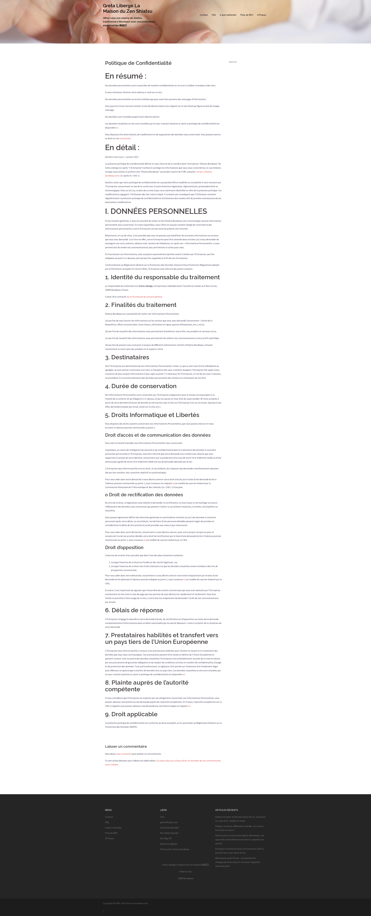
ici (117, 127)
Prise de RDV (246, 15)
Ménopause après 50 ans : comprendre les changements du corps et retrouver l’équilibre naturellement (237, 862)
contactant (125, 138)
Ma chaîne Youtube (169, 832)
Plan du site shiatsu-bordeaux (174, 849)
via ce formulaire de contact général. (145, 296)
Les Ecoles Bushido (169, 827)
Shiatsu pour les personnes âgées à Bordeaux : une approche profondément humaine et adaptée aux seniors (239, 839)
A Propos (261, 15)
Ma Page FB (165, 838)
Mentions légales (168, 843)
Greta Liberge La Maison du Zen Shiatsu (127, 8)
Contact (204, 15)
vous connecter (123, 753)
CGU (162, 816)
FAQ (214, 15)
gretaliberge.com (169, 822)
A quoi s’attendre (228, 15)
